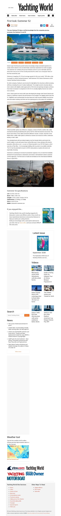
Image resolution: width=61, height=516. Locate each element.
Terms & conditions (31, 513)
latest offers (23, 222)
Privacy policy (39, 513)
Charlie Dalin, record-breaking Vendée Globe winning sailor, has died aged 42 (18, 328)
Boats (41, 62)
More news (18, 351)
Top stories (35, 62)
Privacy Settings (46, 513)
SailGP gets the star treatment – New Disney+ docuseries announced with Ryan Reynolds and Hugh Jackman (18, 340)
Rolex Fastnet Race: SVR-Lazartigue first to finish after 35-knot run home (36, 297)
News (10, 320)
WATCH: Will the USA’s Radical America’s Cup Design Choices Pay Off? (48, 317)
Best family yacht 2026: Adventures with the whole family (36, 276)
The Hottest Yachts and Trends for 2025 (49, 294)
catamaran (14, 62)
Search (27, 315)
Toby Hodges (14, 24)
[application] (30, 173)
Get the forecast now (13, 459)
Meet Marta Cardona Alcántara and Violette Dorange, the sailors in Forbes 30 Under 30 (18, 346)
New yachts (28, 62)
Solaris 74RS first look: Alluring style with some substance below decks (36, 317)
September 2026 (39, 253)
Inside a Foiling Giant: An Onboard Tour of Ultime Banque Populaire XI (48, 277)
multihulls (21, 62)
